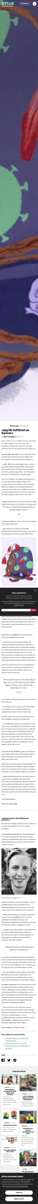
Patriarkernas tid (10, 1125)
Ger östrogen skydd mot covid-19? (16, 1043)
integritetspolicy (19, 605)
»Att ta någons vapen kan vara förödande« (28, 1098)
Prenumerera (25, 3)
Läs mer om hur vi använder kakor (17, 1186)
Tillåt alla (19, 1192)
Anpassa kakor (19, 1199)
